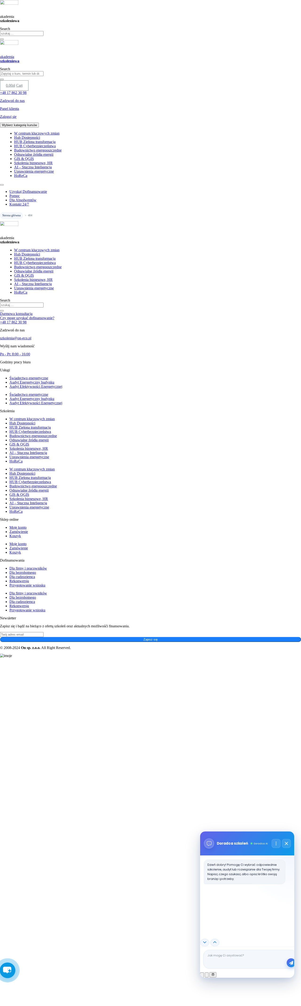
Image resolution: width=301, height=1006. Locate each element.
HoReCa (20, 176)
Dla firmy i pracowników (28, 568)
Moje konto (18, 527)
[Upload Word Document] (207, 974)
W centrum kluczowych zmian (36, 133)
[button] (7, 970)
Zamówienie (18, 532)
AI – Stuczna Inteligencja (33, 167)
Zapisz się (150, 639)
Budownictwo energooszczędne (38, 150)
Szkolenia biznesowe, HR (33, 163)
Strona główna (11, 215)
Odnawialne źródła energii (33, 154)
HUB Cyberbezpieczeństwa (35, 146)
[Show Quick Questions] (214, 942)
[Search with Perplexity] (213, 974)
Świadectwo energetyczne (28, 378)
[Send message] (291, 962)
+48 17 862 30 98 (13, 322)
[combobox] (22, 33)
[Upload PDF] (202, 974)
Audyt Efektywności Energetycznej (35, 386)
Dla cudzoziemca (22, 577)
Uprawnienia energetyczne (34, 171)
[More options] (276, 843)
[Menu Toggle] (2, 185)
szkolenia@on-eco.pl (15, 338)
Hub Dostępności (27, 138)
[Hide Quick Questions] (204, 942)
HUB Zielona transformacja (34, 142)
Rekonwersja (19, 581)
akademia (9, 59)
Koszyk (15, 536)
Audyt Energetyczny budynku (31, 382)
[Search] (2, 39)
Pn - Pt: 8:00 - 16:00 (15, 354)
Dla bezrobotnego (22, 573)
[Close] (286, 843)
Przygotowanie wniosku (27, 585)
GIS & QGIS (24, 159)
